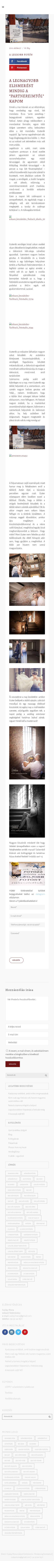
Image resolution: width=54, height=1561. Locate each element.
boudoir (39, 1179)
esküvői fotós (24, 1201)
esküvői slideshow (14, 1212)
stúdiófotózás (13, 1274)
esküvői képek (30, 1207)
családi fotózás (39, 1184)
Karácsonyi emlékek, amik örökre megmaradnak (28, 1093)
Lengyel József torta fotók (17, 1246)
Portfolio (9, 1393)
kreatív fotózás (29, 1240)
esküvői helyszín (14, 1207)
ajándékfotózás (29, 1173)
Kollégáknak (13, 1139)
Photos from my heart (17, 1147)
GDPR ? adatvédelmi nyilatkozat (19, 1387)
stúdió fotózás (29, 1274)
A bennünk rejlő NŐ (16, 1114)
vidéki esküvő (27, 1279)
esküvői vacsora (32, 1212)
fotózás (28, 1223)
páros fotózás (12, 1268)
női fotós (31, 1251)
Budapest (11, 1184)
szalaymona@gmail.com (20, 1316)
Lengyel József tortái (15, 1251)
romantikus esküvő (30, 1268)
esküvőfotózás (13, 1196)
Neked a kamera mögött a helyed (22, 1105)
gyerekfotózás (13, 1235)
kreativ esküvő (13, 1240)
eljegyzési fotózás (14, 1190)
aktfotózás (27, 1179)
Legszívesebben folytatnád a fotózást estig (26, 1110)
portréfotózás (13, 1262)
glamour (11, 1229)
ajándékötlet (12, 1179)
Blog (28, 48)
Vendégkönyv (14, 1152)
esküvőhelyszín (30, 1196)
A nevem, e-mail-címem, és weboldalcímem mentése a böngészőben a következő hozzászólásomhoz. (27, 1054)
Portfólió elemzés (13, 1399)
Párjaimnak (12, 1143)
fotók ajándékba (14, 1223)
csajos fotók (24, 1184)
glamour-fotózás (26, 1229)
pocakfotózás (26, 1257)
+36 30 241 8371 (16, 1319)
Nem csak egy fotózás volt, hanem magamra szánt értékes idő (28, 1355)
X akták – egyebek (16, 1156)
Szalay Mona (12, 1279)
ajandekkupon (13, 1173)
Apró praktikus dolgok (17, 1130)
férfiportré (40, 1223)
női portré (11, 1257)
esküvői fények (39, 1201)
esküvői (10, 1201)
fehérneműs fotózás (15, 1218)
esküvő (28, 1190)
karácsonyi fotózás (31, 1235)
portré (38, 1257)
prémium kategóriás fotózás (34, 1262)
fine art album (33, 1218)
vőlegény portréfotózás (16, 1285)
